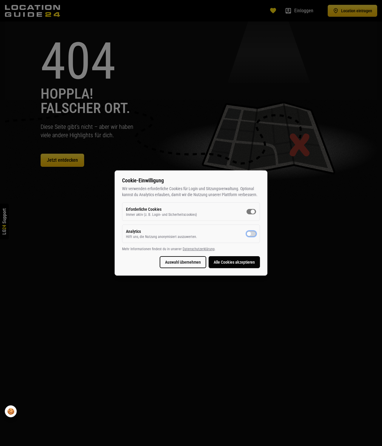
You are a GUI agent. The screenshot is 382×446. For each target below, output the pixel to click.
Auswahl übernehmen (183, 262)
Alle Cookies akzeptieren (234, 262)
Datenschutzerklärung (199, 249)
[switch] (251, 211)
